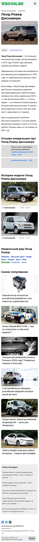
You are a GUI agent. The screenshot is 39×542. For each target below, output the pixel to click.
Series (24, 262)
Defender (5, 257)
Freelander (15, 262)
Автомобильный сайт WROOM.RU (12, 526)
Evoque (11, 259)
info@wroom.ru (6, 528)
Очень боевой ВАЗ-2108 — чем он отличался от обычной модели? (18, 329)
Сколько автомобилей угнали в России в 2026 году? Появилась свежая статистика (18, 360)
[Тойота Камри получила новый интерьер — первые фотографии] (19, 439)
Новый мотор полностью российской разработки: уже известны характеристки (17, 298)
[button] (2, 33)
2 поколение (8, 238)
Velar (24, 259)
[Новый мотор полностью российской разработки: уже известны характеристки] (19, 284)
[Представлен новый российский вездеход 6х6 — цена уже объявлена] (19, 408)
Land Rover (21, 11)
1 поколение (8, 207)
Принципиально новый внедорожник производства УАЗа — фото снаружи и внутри (17, 474)
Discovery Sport (18, 257)
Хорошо (32, 538)
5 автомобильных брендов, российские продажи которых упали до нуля (17, 391)
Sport (18, 259)
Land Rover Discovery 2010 (21, 160)
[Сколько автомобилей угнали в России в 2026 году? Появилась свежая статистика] (19, 346)
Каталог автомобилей (8, 11)
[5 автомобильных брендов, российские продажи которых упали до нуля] (19, 377)
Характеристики (16, 50)
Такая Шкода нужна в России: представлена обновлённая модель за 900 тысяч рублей (17, 501)
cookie (20, 539)
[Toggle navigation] (35, 4)
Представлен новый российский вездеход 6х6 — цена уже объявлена (19, 422)
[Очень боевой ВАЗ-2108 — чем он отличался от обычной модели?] (19, 315)
